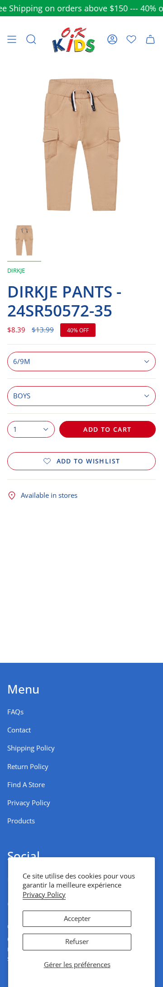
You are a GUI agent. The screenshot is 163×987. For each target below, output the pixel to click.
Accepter (77, 918)
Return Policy (27, 766)
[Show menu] (12, 39)
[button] (31, 39)
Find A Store (26, 784)
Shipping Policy (31, 748)
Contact (19, 730)
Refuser (77, 941)
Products (21, 821)
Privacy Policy (44, 894)
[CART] (150, 39)
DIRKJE (16, 270)
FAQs (15, 712)
